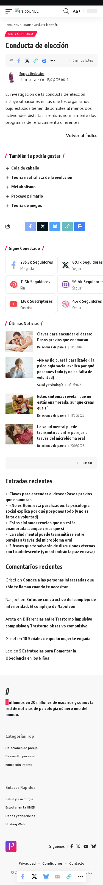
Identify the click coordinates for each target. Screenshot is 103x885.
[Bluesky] (94, 846)
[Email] (57, 876)
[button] (10, 11)
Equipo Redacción (32, 74)
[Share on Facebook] (19, 60)
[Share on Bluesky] (46, 876)
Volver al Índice (82, 135)
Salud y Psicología (50, 385)
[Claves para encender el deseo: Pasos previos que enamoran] (19, 341)
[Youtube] (30, 304)
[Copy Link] (36, 60)
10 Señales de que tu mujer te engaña (56, 638)
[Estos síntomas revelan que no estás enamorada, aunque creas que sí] (19, 404)
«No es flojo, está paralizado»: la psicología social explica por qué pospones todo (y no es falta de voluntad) (47, 511)
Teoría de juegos (26, 205)
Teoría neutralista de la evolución (41, 177)
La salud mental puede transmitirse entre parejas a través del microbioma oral (62, 432)
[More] (53, 60)
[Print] (44, 60)
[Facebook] (30, 265)
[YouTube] (86, 846)
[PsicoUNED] (27, 11)
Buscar (87, 463)
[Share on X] (27, 60)
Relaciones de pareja (51, 347)
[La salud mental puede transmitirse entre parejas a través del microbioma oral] (19, 434)
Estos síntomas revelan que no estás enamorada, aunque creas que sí (65, 402)
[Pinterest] (30, 284)
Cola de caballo (25, 167)
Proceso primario (27, 195)
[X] (78, 846)
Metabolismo (23, 186)
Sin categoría (21, 33)
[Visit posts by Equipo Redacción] (11, 77)
